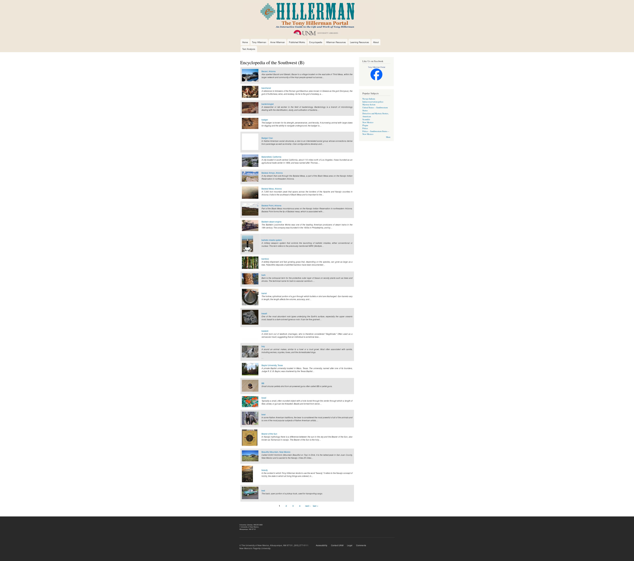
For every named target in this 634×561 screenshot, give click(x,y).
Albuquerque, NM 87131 (247, 529)
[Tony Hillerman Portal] (376, 79)
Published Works (297, 42)
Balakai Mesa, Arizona (272, 188)
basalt (264, 313)
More (388, 137)
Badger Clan (267, 137)
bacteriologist (268, 103)
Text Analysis (248, 49)
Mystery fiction (368, 104)
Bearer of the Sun (269, 433)
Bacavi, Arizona (269, 71)
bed (263, 490)
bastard (265, 330)
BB (263, 383)
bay (263, 346)
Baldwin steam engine (272, 221)
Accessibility (321, 545)
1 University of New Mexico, (249, 527)
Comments (361, 545)
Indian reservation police (372, 101)
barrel (264, 293)
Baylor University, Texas (272, 365)
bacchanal (266, 87)
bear (264, 414)
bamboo (265, 258)
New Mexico (367, 122)
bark (263, 274)
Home (245, 42)
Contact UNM (337, 545)
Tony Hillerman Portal (376, 67)
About (376, 42)
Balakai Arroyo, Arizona (272, 172)
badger (265, 119)
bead (264, 397)
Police (365, 128)
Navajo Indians (368, 98)
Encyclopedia (315, 42)
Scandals (366, 119)
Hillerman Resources (336, 42)
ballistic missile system (272, 239)
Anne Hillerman (277, 42)
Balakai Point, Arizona (271, 205)
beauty (265, 470)
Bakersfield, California (271, 156)
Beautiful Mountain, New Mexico (276, 451)
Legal (349, 545)
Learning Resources (359, 42)
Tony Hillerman (259, 42)
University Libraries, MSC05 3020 (251, 525)
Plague (365, 125)
